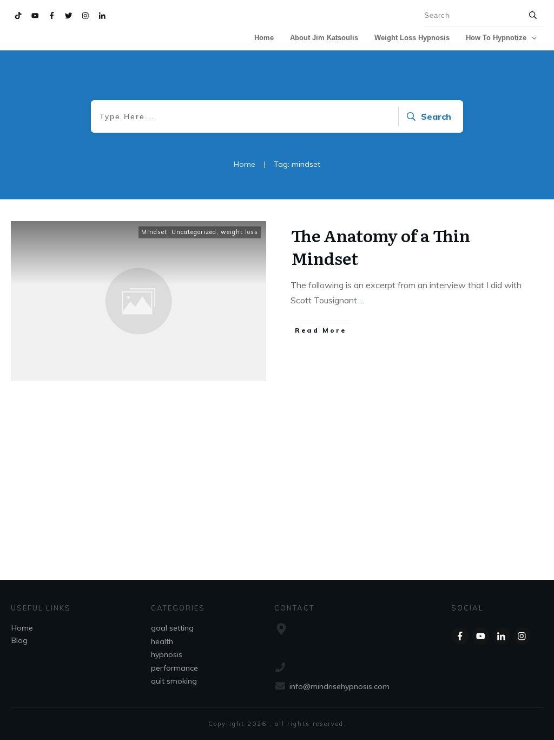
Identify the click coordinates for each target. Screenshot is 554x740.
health (162, 641)
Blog (19, 640)
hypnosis (166, 654)
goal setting (172, 628)
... (361, 300)
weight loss (239, 232)
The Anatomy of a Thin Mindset (380, 246)
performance (174, 668)
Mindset (154, 232)
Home (22, 628)
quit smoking (174, 681)
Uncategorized (194, 232)
